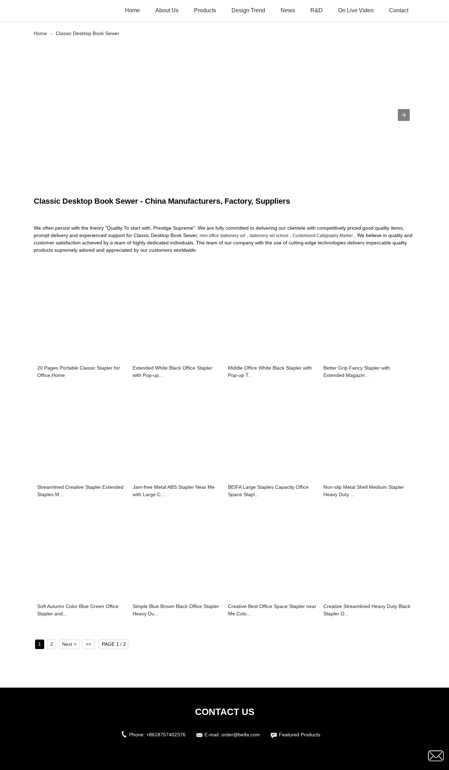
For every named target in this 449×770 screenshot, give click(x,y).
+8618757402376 (166, 734)
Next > (69, 644)
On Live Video (356, 10)
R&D (316, 10)
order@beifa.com (240, 734)
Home (132, 10)
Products (205, 10)
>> (88, 644)
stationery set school (268, 235)
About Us (167, 10)
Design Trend (248, 10)
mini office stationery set (222, 235)
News (288, 10)
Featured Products (299, 734)
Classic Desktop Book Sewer (87, 33)
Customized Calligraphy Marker (323, 235)
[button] (404, 115)
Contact (398, 10)
